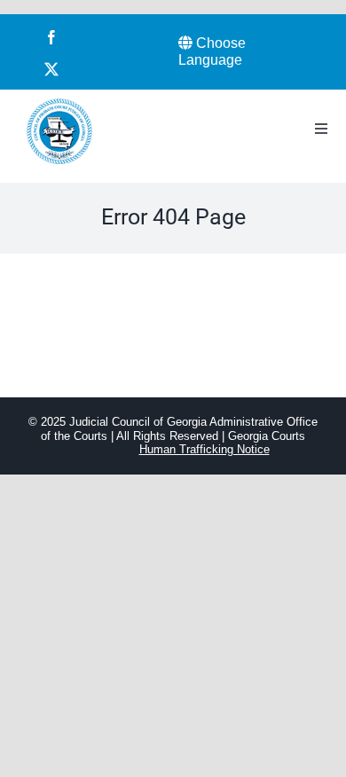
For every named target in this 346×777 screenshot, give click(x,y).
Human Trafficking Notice (204, 449)
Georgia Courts (266, 436)
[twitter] (51, 69)
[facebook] (51, 37)
